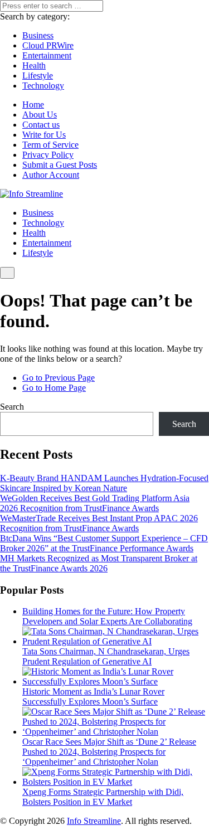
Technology (43, 85)
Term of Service (50, 144)
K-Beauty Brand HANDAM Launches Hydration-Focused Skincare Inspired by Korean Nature (104, 483)
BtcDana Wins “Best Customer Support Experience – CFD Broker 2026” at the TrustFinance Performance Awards (104, 543)
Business (38, 35)
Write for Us (44, 134)
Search (12, 406)
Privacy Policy (48, 154)
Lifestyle (37, 75)
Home (33, 104)
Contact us (41, 124)
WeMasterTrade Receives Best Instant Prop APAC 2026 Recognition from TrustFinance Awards (99, 523)
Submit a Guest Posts (59, 164)
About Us (39, 114)
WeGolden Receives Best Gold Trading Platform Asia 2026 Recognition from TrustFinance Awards (94, 503)
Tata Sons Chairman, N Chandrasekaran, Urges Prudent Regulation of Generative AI (105, 656)
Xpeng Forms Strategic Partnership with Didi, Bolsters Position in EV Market (102, 797)
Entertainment (46, 55)
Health (34, 65)
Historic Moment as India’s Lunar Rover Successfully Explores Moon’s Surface (93, 696)
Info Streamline (94, 821)
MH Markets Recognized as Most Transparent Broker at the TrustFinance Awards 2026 (98, 563)
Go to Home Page (54, 387)
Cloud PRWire (48, 45)
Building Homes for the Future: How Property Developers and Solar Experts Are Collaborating (107, 616)
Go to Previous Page (58, 377)
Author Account (50, 174)
